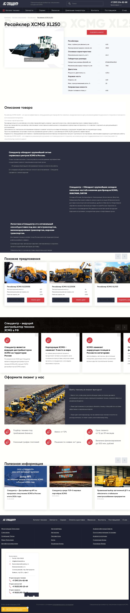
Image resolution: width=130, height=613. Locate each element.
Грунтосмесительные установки (104, 532)
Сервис (42, 10)
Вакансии (55, 10)
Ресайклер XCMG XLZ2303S (18, 287)
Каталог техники (12, 10)
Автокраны (55, 532)
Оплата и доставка (77, 520)
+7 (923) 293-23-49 (20, 586)
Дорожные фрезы (99, 544)
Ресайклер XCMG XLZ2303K (63, 287)
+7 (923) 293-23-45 (20, 592)
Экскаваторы (56, 536)
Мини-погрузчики (7, 540)
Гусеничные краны (99, 540)
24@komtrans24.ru (18, 561)
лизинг (15, 300)
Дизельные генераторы (75, 10)
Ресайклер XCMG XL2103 (107, 287)
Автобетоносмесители (9, 544)
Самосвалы (5, 532)
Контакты (95, 10)
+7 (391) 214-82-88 (119, 2)
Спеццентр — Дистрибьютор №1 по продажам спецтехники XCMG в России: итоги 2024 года (24, 493)
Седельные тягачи (7, 536)
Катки (53, 540)
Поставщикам (110, 10)
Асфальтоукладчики (100, 536)
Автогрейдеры (56, 529)
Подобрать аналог (97, 32)
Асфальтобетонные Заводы (102, 529)
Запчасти (29, 10)
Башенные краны (57, 544)
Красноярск (115, 5)
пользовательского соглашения (63, 604)
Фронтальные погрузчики (10, 529)
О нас (124, 10)
